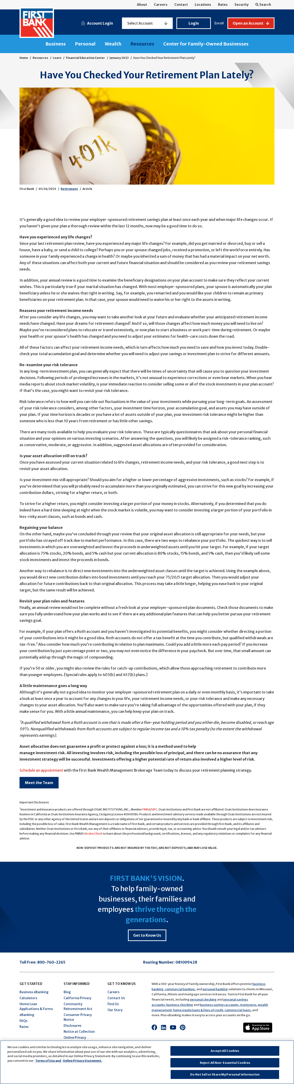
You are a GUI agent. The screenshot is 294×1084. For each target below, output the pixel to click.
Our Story (115, 1010)
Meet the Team (39, 782)
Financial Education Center (85, 58)
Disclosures (72, 1026)
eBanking (27, 1015)
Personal (85, 44)
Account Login (100, 23)
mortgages (248, 1005)
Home (24, 58)
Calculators (28, 998)
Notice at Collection (79, 1032)
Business (55, 44)
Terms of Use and (48, 1061)
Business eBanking (34, 992)
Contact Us (116, 998)
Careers (160, 5)
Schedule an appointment (41, 770)
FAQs (23, 1021)
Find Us (113, 1004)
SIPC (154, 809)
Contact (181, 5)
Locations (203, 5)
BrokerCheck (93, 833)
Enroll (219, 23)
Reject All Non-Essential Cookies (225, 1063)
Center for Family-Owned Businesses (206, 44)
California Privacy (77, 998)
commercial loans (238, 1010)
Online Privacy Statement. (82, 1061)
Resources (142, 44)
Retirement (69, 189)
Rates (223, 5)
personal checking (203, 999)
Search (265, 5)
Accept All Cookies (225, 1051)
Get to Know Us (147, 935)
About (142, 5)
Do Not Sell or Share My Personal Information (225, 1074)
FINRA (146, 809)
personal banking (215, 989)
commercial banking (180, 989)
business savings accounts (219, 1005)
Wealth (113, 44)
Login (194, 23)
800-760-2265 (51, 962)
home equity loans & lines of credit (198, 1010)
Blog (67, 992)
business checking (179, 1005)
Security (242, 5)
